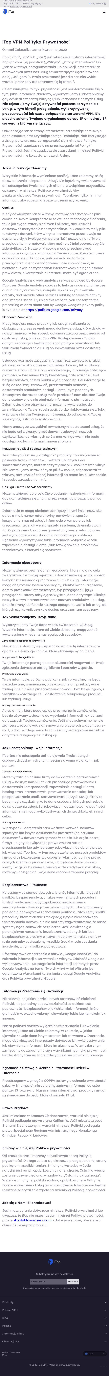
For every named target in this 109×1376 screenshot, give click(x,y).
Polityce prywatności (21, 6)
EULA (4, 1355)
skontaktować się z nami (33, 1220)
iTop (54, 1262)
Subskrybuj (73, 1282)
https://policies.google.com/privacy (54, 310)
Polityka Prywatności (11, 1352)
